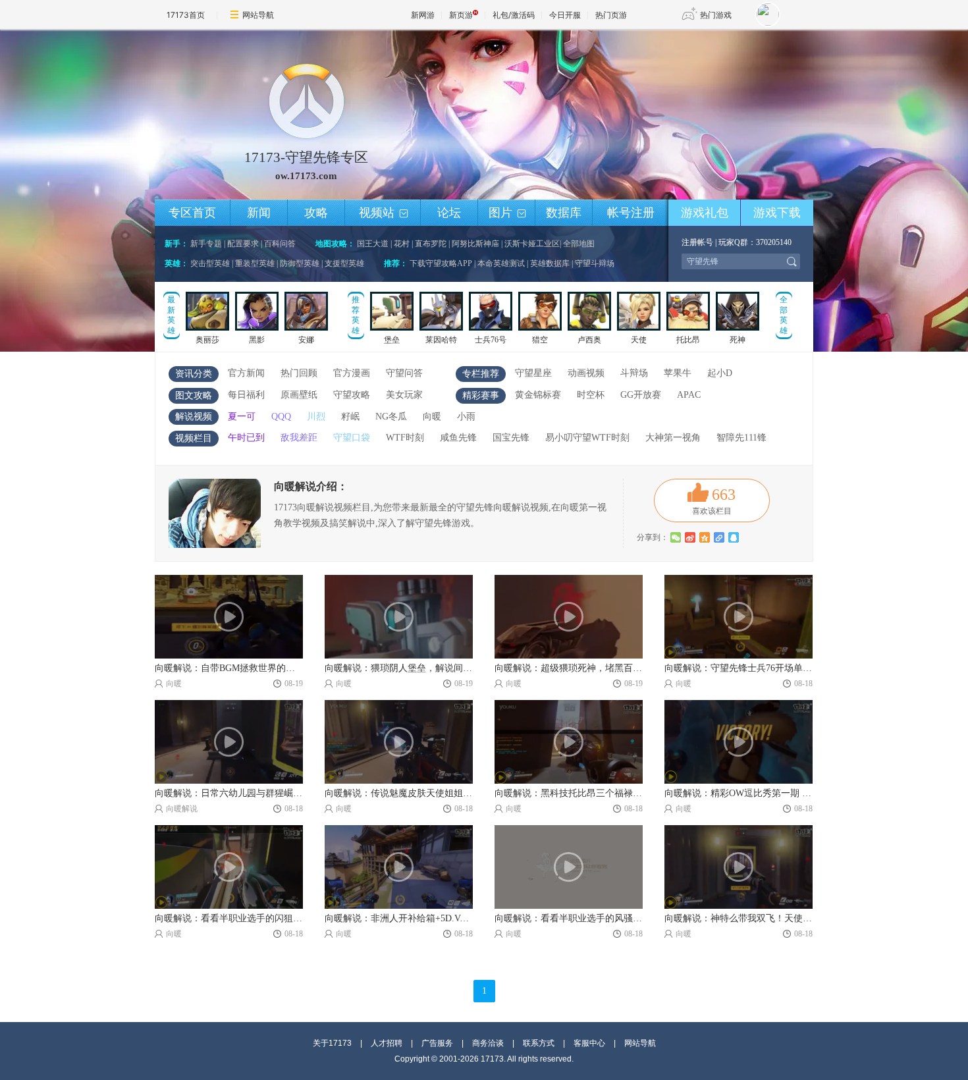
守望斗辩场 (594, 263)
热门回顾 (299, 373)
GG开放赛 (640, 395)
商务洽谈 (488, 1043)
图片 (507, 212)
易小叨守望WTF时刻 (587, 438)
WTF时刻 (405, 438)
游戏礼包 (704, 212)
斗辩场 (634, 373)
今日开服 (565, 15)
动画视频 (586, 373)
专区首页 (192, 212)
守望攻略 (351, 395)
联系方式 (538, 1043)
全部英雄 (784, 315)
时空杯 (591, 395)
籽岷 (350, 416)
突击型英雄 (210, 263)
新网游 (423, 15)
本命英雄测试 (501, 263)
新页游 (461, 15)
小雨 (466, 416)
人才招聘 (386, 1043)
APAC (689, 395)
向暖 (432, 416)
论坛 (449, 212)
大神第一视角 (673, 438)
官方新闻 (246, 373)
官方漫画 (351, 373)
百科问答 (280, 243)
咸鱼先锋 (458, 438)
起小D (719, 373)
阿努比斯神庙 (475, 243)
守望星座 (533, 373)
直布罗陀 (430, 243)
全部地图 (579, 243)
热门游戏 (716, 15)
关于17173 (332, 1043)
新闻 (259, 212)
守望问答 (404, 373)
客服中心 (589, 1043)
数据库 (563, 212)
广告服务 (437, 1043)
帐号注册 (631, 212)
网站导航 (258, 15)
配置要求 (243, 243)
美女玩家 (404, 395)
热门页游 (611, 15)
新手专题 (206, 243)
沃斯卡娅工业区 (532, 243)
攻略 (316, 212)
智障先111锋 (741, 438)
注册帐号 (697, 242)
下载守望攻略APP (441, 263)
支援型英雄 (344, 263)
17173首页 (186, 15)
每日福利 (246, 395)
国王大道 (373, 243)
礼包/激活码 (514, 15)
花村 (402, 243)
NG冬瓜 (391, 416)
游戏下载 (777, 212)
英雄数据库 (550, 263)
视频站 (383, 212)
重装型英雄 (255, 263)
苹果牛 (677, 373)
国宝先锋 (511, 438)
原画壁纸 (299, 395)
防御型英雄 (299, 263)
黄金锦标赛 (538, 395)
